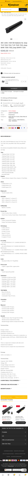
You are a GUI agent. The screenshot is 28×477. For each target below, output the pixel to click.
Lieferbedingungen (8, 450)
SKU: (2, 112)
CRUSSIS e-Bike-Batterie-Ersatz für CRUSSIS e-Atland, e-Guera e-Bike (20, 417)
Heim (2, 12)
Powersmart (11, 466)
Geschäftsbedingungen (8, 453)
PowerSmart (12, 114)
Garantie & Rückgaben (19, 450)
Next (25, 414)
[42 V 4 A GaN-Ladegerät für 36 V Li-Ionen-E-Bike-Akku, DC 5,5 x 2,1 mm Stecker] (3, 81)
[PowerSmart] (13, 5)
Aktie (3, 93)
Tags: (2, 119)
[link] (11, 406)
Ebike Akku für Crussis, (14, 116)
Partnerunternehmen (16, 456)
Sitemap (8, 456)
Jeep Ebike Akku (7, 12)
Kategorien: (3, 116)
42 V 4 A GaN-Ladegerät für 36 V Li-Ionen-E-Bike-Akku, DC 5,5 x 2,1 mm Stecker (12, 80)
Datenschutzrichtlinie (20, 453)
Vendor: (2, 114)
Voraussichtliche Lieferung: (9, 103)
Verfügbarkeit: (4, 111)
